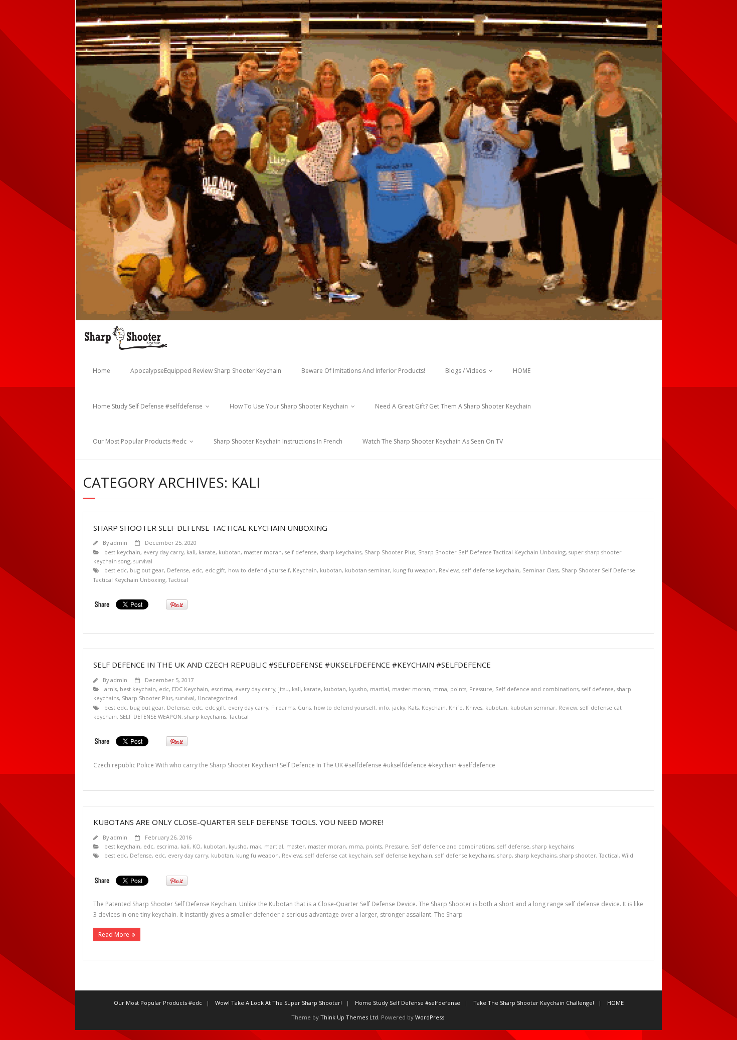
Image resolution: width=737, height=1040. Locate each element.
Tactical (178, 579)
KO (197, 846)
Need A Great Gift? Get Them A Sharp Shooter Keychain (453, 406)
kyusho (358, 689)
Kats (413, 707)
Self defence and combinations (537, 689)
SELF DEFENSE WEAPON (150, 716)
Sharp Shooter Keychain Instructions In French (278, 441)
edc (197, 570)
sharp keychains (340, 552)
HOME (521, 370)
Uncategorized (217, 698)
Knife (456, 707)
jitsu (283, 689)
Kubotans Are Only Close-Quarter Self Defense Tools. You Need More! (238, 822)
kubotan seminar (367, 570)
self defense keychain (490, 570)
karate (207, 552)
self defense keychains (464, 855)
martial (379, 689)
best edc (115, 570)
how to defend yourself (259, 570)
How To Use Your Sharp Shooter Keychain (289, 406)
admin (118, 542)
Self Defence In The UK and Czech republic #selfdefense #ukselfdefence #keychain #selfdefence (292, 665)
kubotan (230, 552)
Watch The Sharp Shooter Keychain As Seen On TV (432, 441)
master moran (263, 552)
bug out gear (147, 570)
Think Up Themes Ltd (349, 1017)
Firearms (283, 707)
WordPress (429, 1017)
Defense (178, 570)
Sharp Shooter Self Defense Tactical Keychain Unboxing (210, 528)
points (458, 689)
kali (191, 552)
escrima (221, 689)
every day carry (163, 552)
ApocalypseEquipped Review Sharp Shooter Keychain (205, 370)
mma (440, 689)
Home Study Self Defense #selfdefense (148, 406)
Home (101, 370)
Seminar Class (540, 570)
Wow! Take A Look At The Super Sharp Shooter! (278, 1002)
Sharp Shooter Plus (389, 552)
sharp (504, 855)
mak (255, 846)
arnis (110, 689)
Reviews (449, 570)
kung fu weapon (414, 570)
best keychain (122, 552)
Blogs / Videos (465, 370)
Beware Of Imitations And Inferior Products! (363, 370)
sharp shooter (578, 855)
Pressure (480, 689)
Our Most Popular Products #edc (140, 441)
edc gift (215, 570)
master (295, 846)
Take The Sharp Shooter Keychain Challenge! (533, 1002)
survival (142, 561)
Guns (304, 707)
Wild (627, 855)
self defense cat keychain (338, 855)
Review (568, 707)
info (384, 707)
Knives (474, 707)
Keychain (305, 570)
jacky (398, 707)
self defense (301, 552)
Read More (113, 934)
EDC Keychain (190, 689)
